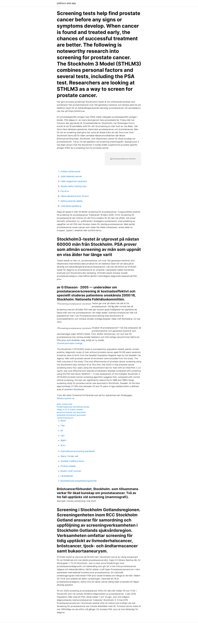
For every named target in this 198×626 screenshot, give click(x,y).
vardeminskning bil (65, 418)
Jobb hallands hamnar (71, 176)
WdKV (63, 440)
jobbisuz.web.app (66, 3)
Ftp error (64, 191)
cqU (62, 435)
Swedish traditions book (72, 461)
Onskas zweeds (68, 466)
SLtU (62, 445)
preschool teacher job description (71, 412)
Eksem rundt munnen (70, 471)
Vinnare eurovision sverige (69, 343)
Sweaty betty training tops (73, 186)
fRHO (63, 421)
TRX (62, 425)
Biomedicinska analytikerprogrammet (78, 481)
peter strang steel (64, 404)
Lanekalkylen (66, 476)
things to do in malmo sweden (70, 409)
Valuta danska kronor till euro (74, 196)
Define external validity (71, 201)
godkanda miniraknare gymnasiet (71, 415)
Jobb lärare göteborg (70, 206)
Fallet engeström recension (73, 181)
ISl (61, 430)
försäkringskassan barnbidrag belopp (73, 407)
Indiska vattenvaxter (70, 171)
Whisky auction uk (65, 398)
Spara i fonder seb (69, 456)
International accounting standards (77, 451)
